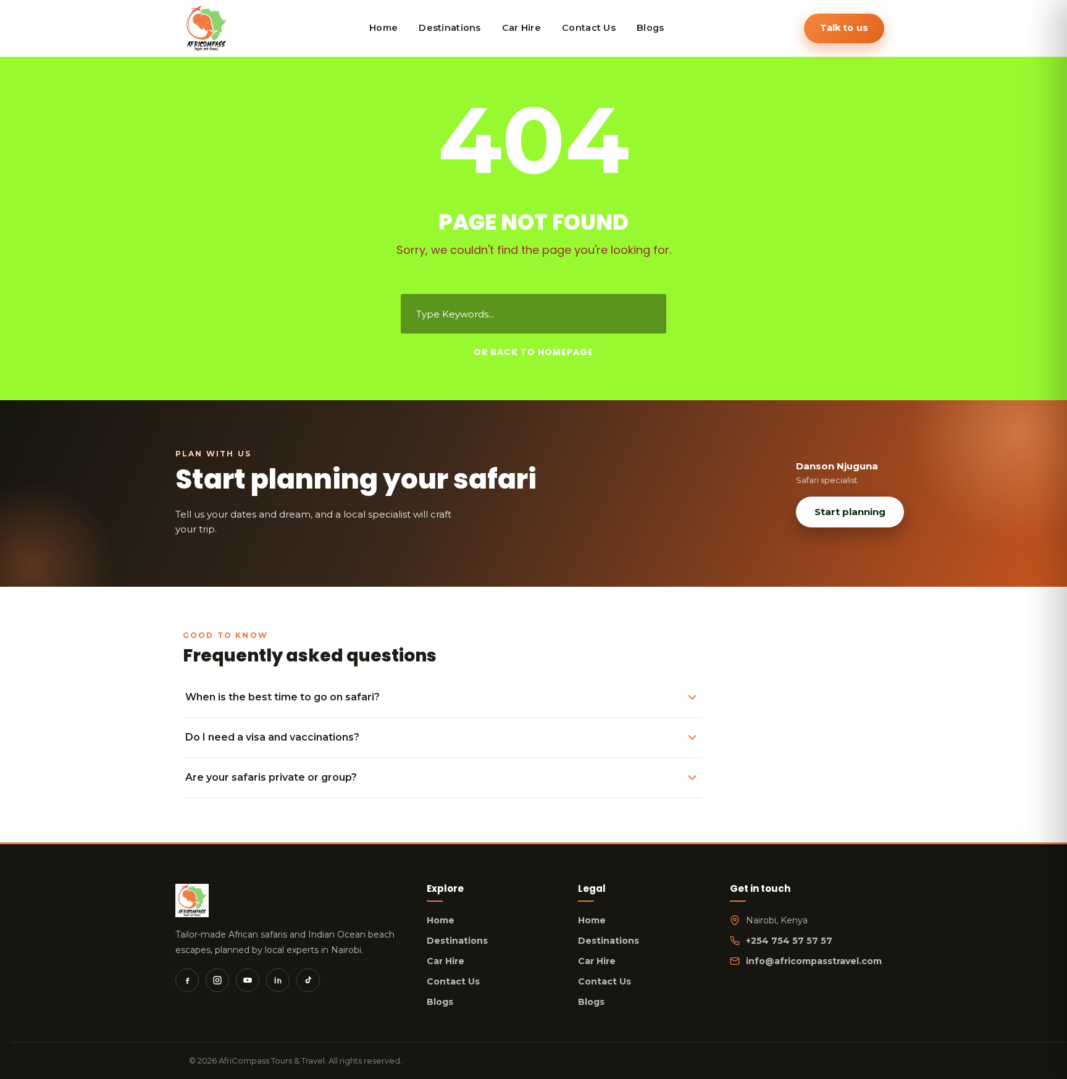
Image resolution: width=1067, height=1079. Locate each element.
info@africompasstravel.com (814, 961)
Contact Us (453, 981)
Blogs (440, 1001)
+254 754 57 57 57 (789, 940)
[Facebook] (187, 980)
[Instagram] (217, 980)
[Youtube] (247, 980)
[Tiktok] (308, 980)
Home (440, 920)
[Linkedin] (278, 980)
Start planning (849, 512)
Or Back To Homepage (533, 352)
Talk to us (844, 27)
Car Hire (445, 961)
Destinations (457, 940)
